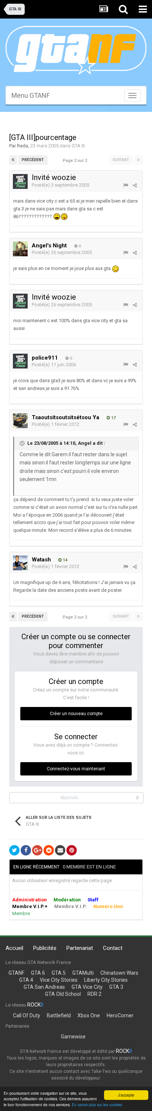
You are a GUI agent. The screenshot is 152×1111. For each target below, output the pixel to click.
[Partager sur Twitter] (14, 850)
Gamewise (73, 1037)
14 (64, 560)
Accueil (14, 948)
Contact (112, 948)
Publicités (44, 948)
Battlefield (59, 1015)
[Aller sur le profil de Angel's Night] (20, 248)
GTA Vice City (87, 987)
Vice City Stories (58, 980)
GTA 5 (59, 973)
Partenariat (79, 948)
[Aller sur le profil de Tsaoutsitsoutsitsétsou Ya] (20, 420)
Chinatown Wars (119, 973)
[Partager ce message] (135, 185)
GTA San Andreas (44, 987)
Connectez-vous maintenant (76, 768)
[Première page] (13, 160)
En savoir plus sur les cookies (97, 1104)
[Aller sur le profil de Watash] (20, 563)
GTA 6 (38, 973)
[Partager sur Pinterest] (71, 850)
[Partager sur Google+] (37, 850)
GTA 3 (116, 987)
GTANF (16, 973)
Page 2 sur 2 (76, 160)
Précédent (33, 160)
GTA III (78, 146)
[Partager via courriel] (60, 850)
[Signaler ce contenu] (125, 185)
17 (112, 418)
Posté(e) (60, 185)
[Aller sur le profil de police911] (20, 361)
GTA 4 (26, 980)
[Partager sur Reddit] (49, 850)
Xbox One (88, 1015)
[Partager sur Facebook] (26, 850)
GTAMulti (83, 973)
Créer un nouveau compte (76, 713)
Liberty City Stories (106, 980)
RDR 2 (94, 994)
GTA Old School (63, 994)
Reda (22, 146)
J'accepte (126, 1095)
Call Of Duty (26, 1015)
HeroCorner (120, 1015)
